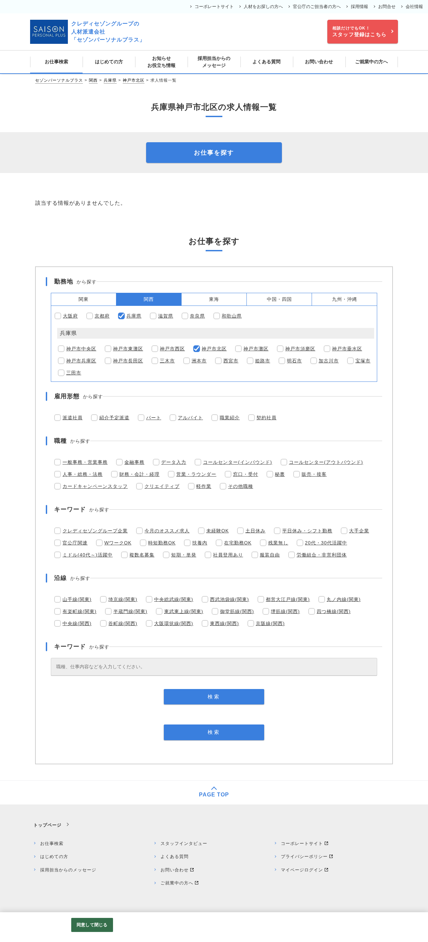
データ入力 (173, 462)
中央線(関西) (77, 623)
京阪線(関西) (270, 623)
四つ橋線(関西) (334, 611)
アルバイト (190, 417)
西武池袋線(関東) (229, 599)
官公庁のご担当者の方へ (317, 6)
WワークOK (117, 542)
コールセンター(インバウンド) (237, 462)
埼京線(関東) (122, 599)
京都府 (102, 316)
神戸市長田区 (128, 360)
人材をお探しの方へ (263, 6)
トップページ (47, 825)
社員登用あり (228, 555)
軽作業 (203, 486)
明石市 (294, 360)
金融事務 (134, 462)
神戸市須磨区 (300, 348)
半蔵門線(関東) (130, 611)
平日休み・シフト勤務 (307, 530)
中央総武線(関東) (173, 599)
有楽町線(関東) (80, 611)
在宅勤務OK (237, 542)
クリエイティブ (162, 486)
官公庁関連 (75, 542)
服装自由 (270, 555)
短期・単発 (183, 555)
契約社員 (266, 417)
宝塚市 (362, 360)
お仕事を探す (214, 152)
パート (153, 417)
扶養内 (199, 542)
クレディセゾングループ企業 (95, 530)
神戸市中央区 (81, 348)
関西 (93, 80)
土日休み (255, 530)
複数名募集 (141, 555)
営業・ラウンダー (196, 474)
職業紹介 (230, 417)
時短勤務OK (162, 542)
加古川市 (329, 360)
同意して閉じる (92, 924)
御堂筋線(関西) (237, 611)
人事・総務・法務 (83, 474)
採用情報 (359, 6)
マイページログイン (302, 869)
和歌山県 (232, 316)
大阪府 (70, 316)
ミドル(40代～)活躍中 (88, 555)
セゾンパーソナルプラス (59, 80)
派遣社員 (73, 417)
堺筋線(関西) (285, 611)
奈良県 (197, 316)
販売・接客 (314, 474)
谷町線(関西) (122, 623)
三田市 (73, 372)
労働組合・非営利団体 (322, 555)
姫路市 (262, 360)
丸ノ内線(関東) (344, 599)
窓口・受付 (245, 474)
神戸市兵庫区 (81, 360)
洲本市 (199, 360)
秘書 (280, 474)
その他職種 (240, 486)
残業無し (278, 542)
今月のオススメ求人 (167, 530)
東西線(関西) (224, 623)
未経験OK (217, 530)
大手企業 (359, 530)
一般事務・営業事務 (85, 462)
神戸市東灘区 (128, 348)
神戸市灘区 (256, 348)
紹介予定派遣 (114, 417)
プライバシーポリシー (304, 856)
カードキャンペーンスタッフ (95, 486)
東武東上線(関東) (183, 611)
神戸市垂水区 (347, 348)
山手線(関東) (77, 599)
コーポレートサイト (214, 6)
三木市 (167, 360)
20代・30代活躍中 (326, 542)
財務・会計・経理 (139, 474)
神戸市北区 (133, 80)
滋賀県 (165, 316)
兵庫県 (110, 80)
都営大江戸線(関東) (288, 599)
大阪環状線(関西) (173, 623)
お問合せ (387, 6)
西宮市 (230, 360)
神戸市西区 (172, 348)
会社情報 (414, 6)
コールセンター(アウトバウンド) (326, 462)
